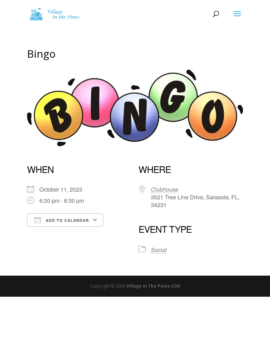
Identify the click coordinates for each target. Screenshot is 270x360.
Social (159, 250)
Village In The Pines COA (153, 286)
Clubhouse (164, 189)
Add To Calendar (66, 220)
